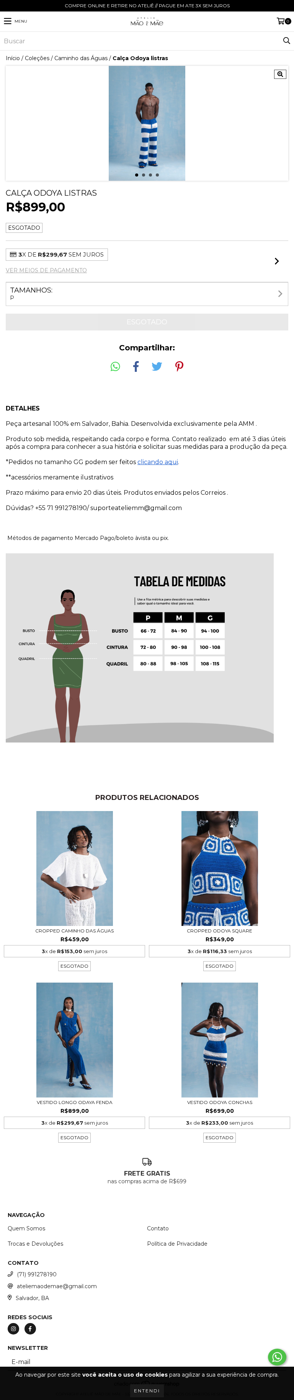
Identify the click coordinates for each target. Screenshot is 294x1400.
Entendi (147, 1390)
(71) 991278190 (37, 1274)
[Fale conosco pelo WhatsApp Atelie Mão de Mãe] (277, 1357)
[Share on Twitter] (157, 367)
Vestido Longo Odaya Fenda (75, 1102)
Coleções (37, 58)
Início (13, 58)
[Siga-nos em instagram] (13, 1329)
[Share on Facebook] (135, 367)
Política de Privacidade (177, 1243)
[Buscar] (286, 41)
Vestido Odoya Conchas (219, 1102)
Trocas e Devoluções (35, 1243)
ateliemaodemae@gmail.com (57, 1286)
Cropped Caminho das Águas (74, 931)
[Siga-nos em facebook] (30, 1329)
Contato (158, 1228)
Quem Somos (26, 1228)
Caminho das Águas (81, 58)
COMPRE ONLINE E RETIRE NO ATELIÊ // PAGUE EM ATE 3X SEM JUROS (147, 5)
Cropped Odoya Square (219, 931)
